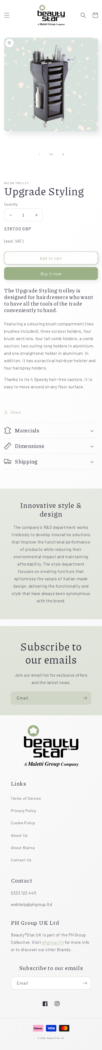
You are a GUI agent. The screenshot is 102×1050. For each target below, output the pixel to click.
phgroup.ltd (53, 942)
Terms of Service (26, 798)
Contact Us (21, 859)
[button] (7, 15)
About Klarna (23, 847)
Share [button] (15, 412)
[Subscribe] (85, 698)
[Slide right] (63, 154)
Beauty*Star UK (55, 1038)
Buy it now (51, 273)
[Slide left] (39, 154)
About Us (19, 835)
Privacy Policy (23, 810)
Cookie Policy (23, 822)
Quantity (11, 204)
